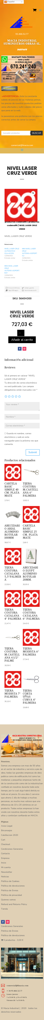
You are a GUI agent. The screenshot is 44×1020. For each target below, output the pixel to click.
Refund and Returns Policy (14, 904)
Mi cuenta (6, 867)
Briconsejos (6, 830)
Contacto (5, 853)
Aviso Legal (6, 825)
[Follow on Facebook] (20, 349)
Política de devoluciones (13, 885)
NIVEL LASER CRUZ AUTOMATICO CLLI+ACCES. (11, 251)
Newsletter (6, 872)
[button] (33, 193)
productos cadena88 (16, 222)
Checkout (5, 844)
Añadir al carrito (22, 340)
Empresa (5, 858)
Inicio (3, 862)
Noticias (5, 876)
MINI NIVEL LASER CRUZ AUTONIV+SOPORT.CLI (29, 252)
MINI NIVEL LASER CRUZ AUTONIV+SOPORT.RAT (12, 269)
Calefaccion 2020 (9, 835)
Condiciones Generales (12, 849)
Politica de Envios (9, 890)
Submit (33, 452)
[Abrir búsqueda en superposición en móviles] (22, 133)
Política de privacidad (11, 895)
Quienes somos (8, 899)
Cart (3, 839)
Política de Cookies (10, 881)
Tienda (4, 908)
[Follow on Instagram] (24, 349)
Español (10, 2)
